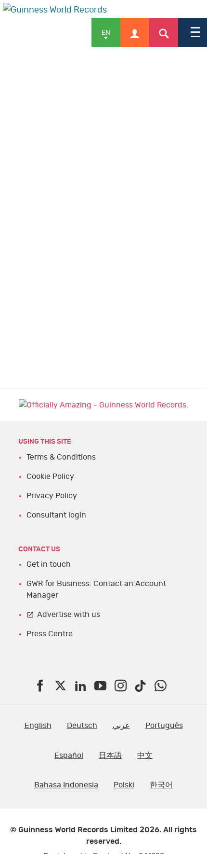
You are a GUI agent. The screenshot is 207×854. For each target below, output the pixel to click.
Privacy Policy (51, 496)
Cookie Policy (50, 476)
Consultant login (56, 515)
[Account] (134, 32)
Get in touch (48, 564)
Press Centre (49, 634)
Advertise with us (68, 614)
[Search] (163, 32)
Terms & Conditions (61, 457)
